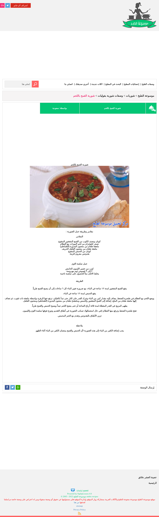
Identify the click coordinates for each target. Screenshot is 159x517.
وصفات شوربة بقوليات (110, 95)
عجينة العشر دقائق (147, 477)
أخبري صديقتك (82, 84)
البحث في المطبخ (113, 84)
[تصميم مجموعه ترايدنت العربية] (79, 490)
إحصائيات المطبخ (131, 84)
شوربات (130, 95)
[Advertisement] (79, 55)
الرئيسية (153, 483)
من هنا (76, 502)
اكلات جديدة (97, 84)
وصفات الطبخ (148, 84)
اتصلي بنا (68, 84)
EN (2, 5)
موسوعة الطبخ (146, 95)
